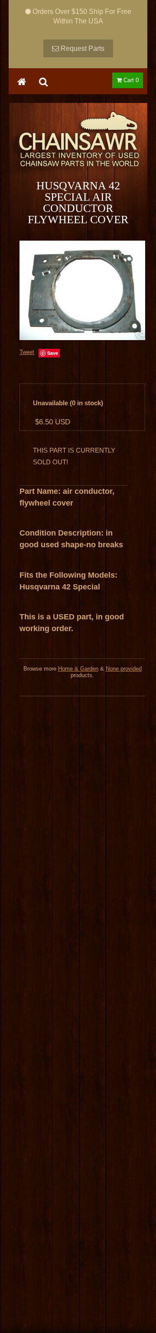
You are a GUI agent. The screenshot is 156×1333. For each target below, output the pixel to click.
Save (52, 353)
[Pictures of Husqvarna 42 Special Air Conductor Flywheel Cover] (82, 290)
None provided (124, 668)
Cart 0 (130, 80)
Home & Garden (78, 668)
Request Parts (81, 48)
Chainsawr (78, 146)
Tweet (27, 352)
